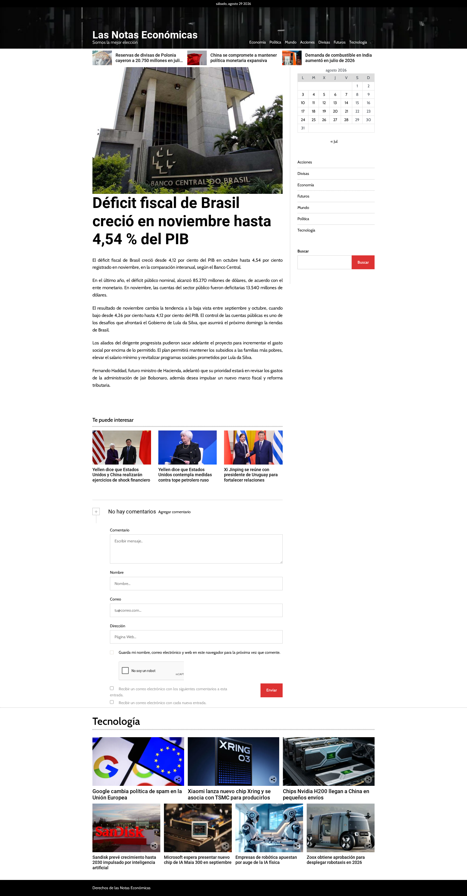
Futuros (340, 42)
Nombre (117, 572)
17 (303, 111)
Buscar (303, 251)
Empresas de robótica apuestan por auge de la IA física (266, 860)
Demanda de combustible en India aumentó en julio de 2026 (338, 58)
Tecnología (358, 42)
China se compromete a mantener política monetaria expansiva (243, 58)
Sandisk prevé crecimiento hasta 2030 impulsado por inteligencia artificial (124, 862)
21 (346, 111)
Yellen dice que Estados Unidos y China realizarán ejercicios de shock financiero (121, 475)
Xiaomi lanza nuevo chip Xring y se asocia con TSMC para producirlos (229, 794)
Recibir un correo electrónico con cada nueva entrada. (162, 702)
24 (303, 119)
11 (313, 102)
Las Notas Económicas (145, 35)
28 (346, 119)
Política (275, 42)
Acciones (307, 42)
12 (324, 102)
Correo (115, 599)
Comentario (119, 530)
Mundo (290, 42)
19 (324, 111)
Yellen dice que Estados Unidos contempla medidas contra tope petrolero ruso (185, 475)
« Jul (334, 141)
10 (303, 102)
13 (335, 102)
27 (335, 119)
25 (314, 119)
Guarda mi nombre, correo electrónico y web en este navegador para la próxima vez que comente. (199, 652)
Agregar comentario (174, 512)
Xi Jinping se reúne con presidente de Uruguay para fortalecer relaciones (251, 475)
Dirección (117, 626)
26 (324, 119)
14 (346, 102)
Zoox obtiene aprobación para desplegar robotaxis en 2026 (336, 860)
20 (335, 111)
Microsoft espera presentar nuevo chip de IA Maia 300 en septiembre (198, 860)
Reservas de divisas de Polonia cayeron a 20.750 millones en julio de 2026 (149, 60)
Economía (257, 42)
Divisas (324, 42)
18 (313, 111)
